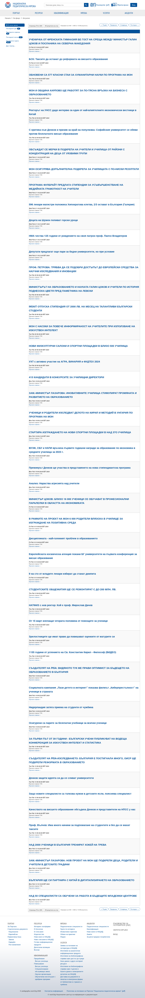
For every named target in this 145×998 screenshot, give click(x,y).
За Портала (12, 926)
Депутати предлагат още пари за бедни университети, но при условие (71, 251)
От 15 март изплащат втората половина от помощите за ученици (68, 621)
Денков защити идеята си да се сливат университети (61, 778)
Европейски (13, 934)
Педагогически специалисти (71, 926)
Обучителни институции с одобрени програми (45, 977)
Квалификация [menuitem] (61, 12)
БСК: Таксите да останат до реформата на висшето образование (68, 59)
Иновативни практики (68, 931)
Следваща (123, 25)
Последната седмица (13, 32)
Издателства (39, 934)
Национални (13, 931)
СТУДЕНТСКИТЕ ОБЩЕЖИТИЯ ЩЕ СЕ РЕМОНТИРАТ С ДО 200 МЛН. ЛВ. (72, 589)
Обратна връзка (122, 5)
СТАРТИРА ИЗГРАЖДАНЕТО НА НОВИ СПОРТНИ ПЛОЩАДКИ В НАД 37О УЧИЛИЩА (80, 432)
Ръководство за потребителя (120, 924)
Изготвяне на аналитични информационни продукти (70, 951)
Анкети (89, 934)
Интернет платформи (42, 926)
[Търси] (86, 5)
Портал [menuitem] (16, 12)
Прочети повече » (34, 51)
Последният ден (12, 28)
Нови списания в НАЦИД (44, 939)
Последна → (134, 25)
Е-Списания (38, 931)
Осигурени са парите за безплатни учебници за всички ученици (68, 723)
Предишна (113, 25)
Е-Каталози (38, 929)
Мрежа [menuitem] (84, 12)
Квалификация (92, 929)
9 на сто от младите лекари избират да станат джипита (62, 573)
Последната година (12, 41)
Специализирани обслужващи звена (42, 970)
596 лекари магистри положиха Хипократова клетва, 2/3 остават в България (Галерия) (82, 204)
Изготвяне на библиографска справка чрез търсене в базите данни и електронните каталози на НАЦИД (71, 970)
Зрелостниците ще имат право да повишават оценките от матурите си (72, 636)
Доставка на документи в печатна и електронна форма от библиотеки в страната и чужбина (71, 980)
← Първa (104, 25)
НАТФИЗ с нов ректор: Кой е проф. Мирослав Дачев (60, 605)
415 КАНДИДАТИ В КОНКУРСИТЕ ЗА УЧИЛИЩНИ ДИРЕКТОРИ (66, 377)
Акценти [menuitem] (129, 12)
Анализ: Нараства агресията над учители (54, 483)
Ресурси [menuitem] (39, 12)
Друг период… (10, 46)
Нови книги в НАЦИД (42, 936)
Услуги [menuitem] (106, 12)
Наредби (12, 942)
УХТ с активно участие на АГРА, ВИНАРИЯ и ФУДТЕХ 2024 (64, 361)
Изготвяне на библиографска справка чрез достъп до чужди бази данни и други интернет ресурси (72, 960)
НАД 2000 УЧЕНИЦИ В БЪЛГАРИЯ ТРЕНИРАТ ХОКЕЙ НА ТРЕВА (67, 844)
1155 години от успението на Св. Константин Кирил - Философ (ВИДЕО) (72, 652)
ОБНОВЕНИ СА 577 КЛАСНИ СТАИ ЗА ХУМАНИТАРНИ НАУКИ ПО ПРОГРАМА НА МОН (80, 74)
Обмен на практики (67, 934)
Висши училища (41, 961)
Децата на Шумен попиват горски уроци (53, 220)
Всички (37, 949)
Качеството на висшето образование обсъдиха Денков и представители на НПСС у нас (82, 809)
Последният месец (14, 37)
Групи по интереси (67, 929)
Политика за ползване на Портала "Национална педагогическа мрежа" (94, 991)
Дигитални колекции (42, 947)
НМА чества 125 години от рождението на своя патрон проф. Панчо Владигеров (78, 235)
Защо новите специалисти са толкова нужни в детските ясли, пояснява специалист (80, 793)
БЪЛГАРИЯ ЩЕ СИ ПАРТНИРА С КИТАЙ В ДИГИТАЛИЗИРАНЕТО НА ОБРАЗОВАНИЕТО (81, 880)
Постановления (15, 944)
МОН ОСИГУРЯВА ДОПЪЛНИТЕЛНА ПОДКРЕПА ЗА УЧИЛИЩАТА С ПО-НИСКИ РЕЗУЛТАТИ (84, 169)
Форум (62, 936)
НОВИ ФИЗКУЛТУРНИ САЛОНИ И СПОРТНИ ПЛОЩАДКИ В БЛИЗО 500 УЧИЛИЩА (78, 346)
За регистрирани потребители (98, 936)
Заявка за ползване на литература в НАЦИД (69, 946)
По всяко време (13, 25)
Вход (133, 5)
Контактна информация (54, 991)
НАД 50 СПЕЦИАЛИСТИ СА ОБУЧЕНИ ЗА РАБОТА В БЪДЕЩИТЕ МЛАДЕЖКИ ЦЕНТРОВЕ (83, 895)
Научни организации (43, 974)
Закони (11, 939)
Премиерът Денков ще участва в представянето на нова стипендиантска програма (79, 467)
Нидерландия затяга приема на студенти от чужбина (61, 707)
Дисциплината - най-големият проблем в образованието (63, 538)
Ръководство (100, 5)
